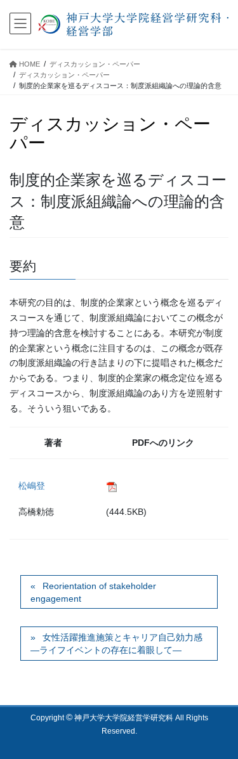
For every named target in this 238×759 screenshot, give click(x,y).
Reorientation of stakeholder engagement (93, 592)
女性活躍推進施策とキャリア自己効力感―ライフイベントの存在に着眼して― (116, 643)
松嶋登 (31, 486)
